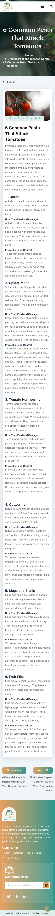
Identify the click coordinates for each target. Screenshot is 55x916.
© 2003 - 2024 (13, 913)
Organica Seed (26, 913)
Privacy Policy (10, 858)
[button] (42, 6)
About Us (18, 852)
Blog (39, 852)
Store (30, 852)
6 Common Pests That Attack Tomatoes (22, 133)
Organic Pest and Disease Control (28, 58)
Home (5, 852)
